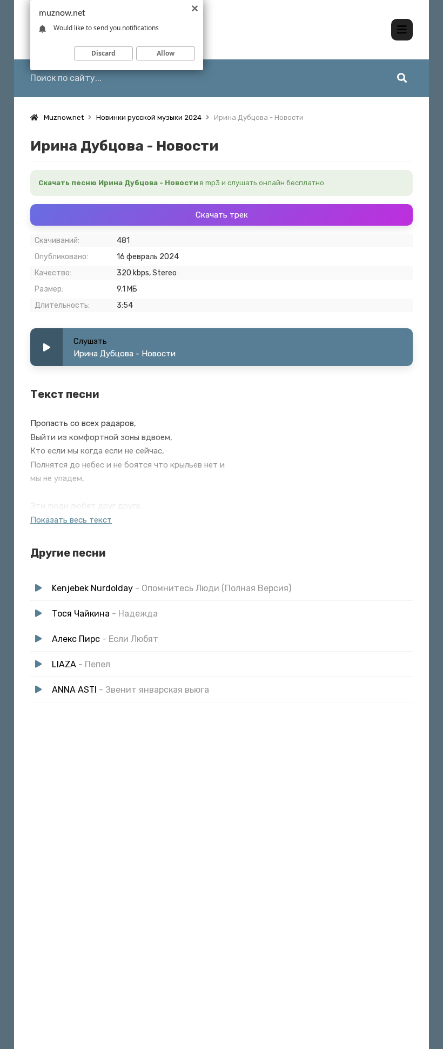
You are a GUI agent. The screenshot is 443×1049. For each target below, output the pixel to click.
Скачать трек (222, 215)
